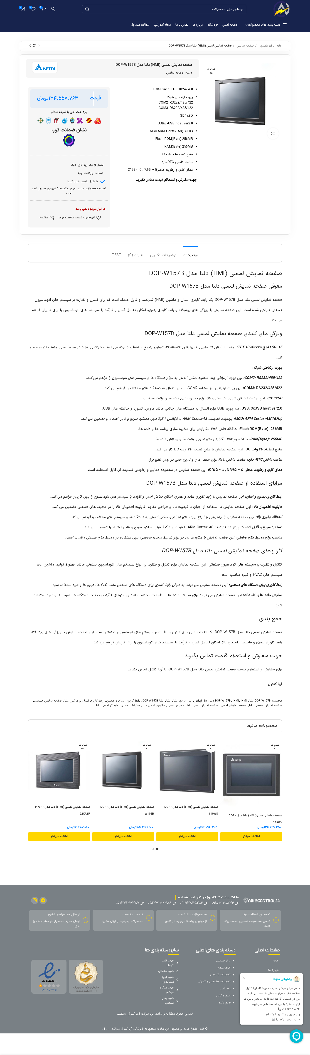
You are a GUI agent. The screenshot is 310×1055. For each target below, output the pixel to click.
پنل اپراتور (200, 701)
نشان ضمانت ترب (69, 130)
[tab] (190, 253)
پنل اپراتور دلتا (182, 701)
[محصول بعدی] (30, 46)
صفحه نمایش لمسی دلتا (202, 705)
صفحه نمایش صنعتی (48, 701)
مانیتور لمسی (175, 705)
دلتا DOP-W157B (153, 701)
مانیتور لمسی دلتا (154, 705)
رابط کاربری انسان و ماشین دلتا (83, 701)
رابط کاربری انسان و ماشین (123, 701)
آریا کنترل (275, 684)
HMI (236, 701)
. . (106, 1029)
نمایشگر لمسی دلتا (107, 705)
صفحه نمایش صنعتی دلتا (265, 705)
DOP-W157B (223, 701)
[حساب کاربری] (52, 9)
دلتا (168, 701)
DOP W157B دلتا (260, 701)
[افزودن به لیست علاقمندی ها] (223, 757)
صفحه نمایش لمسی (233, 705)
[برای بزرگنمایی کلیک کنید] (273, 133)
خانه (279, 46)
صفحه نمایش (244, 46)
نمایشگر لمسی (131, 705)
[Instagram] (34, 900)
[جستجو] (87, 9)
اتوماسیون (265, 46)
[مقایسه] (223, 747)
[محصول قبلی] (39, 46)
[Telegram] (43, 900)
